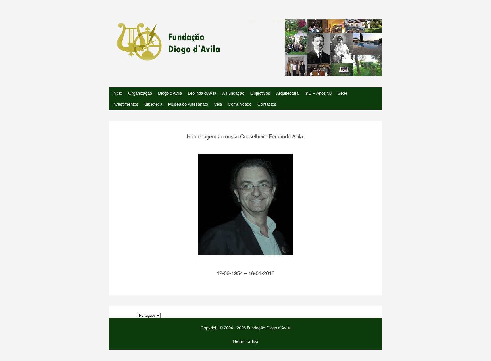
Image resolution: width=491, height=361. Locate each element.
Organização (140, 93)
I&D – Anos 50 (318, 93)
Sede (342, 93)
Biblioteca (153, 104)
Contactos (266, 104)
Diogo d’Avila (170, 93)
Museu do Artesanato (188, 104)
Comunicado (239, 104)
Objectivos (260, 93)
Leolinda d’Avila (202, 93)
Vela (218, 104)
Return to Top (245, 341)
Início (117, 93)
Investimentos (125, 104)
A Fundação (233, 93)
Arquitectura (287, 93)
